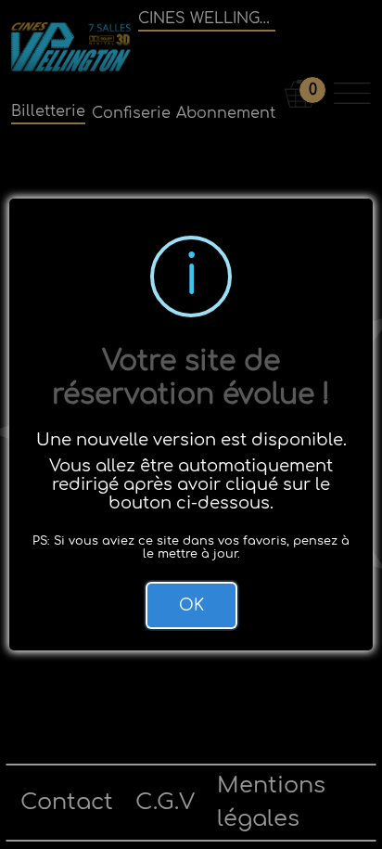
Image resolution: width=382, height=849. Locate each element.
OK (191, 605)
